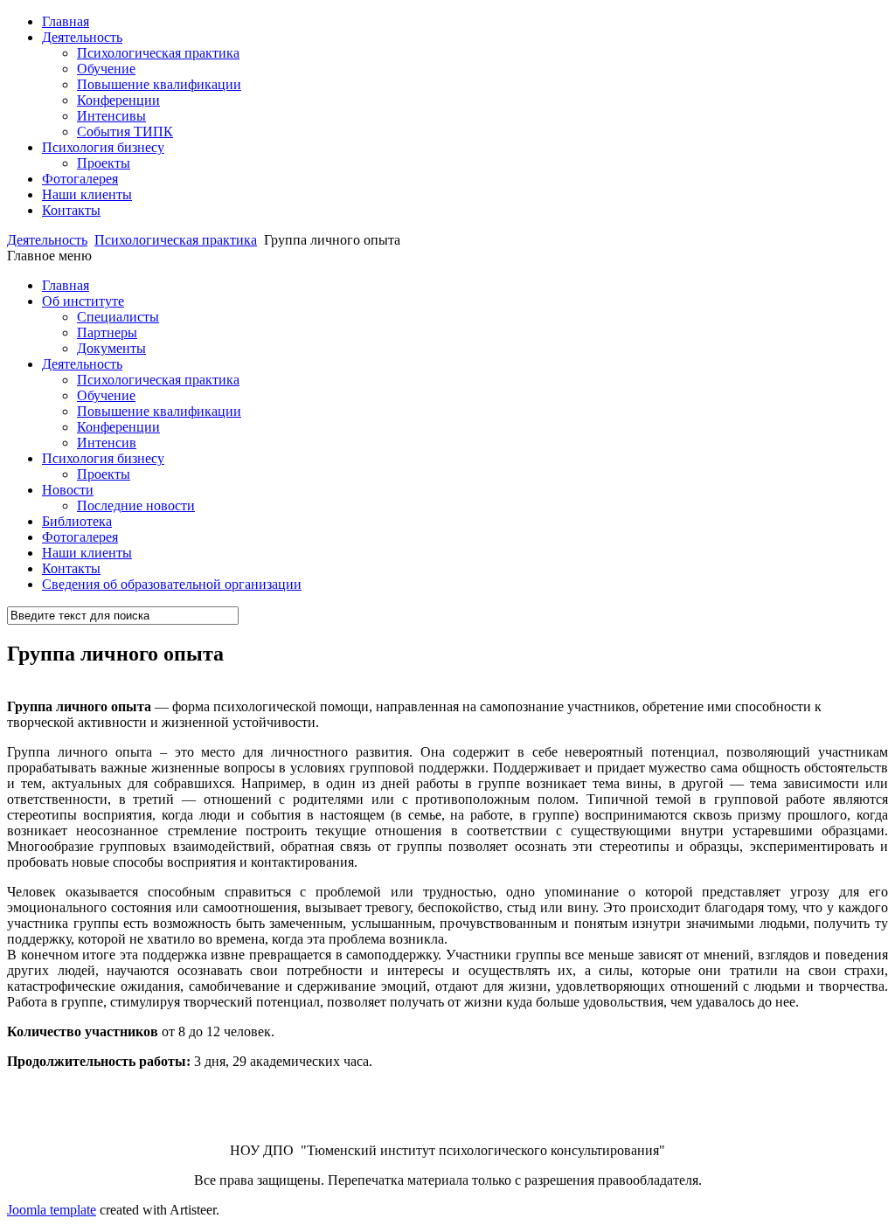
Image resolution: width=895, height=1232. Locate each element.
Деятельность (47, 239)
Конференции (118, 100)
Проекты (103, 163)
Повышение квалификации (159, 84)
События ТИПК (125, 131)
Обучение (106, 68)
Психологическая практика (158, 52)
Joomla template (51, 1209)
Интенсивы (111, 115)
